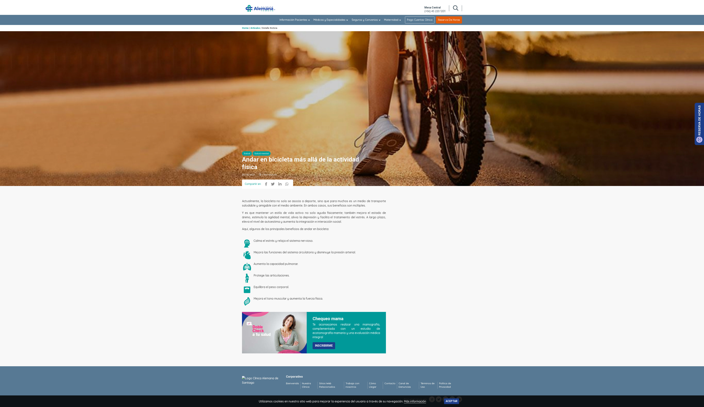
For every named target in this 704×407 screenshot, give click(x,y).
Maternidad (391, 19)
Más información (415, 401)
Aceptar (451, 401)
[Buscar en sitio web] (455, 8)
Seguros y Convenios (365, 19)
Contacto (389, 383)
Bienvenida (292, 383)
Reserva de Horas (449, 19)
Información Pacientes (293, 19)
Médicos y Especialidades (329, 19)
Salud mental (261, 153)
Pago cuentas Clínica (419, 19)
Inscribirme (324, 345)
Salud (247, 153)
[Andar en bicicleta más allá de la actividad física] (266, 184)
